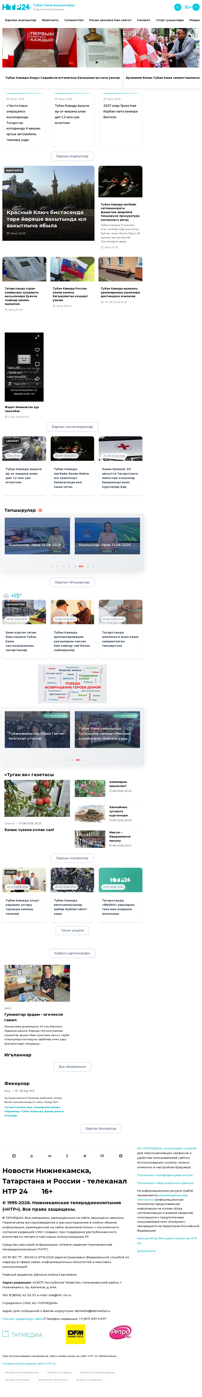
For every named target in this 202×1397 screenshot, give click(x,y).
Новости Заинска (90, 1379)
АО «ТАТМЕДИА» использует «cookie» (167, 1148)
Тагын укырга (72, 930)
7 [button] (87, 566)
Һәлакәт (143, 20)
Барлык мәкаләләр (72, 858)
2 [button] (57, 566)
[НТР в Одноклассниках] (67, 1155)
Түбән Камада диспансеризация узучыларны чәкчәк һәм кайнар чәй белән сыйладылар (72, 641)
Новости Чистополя (54, 1379)
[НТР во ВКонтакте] (49, 1155)
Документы (146, 1251)
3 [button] (63, 566)
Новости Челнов (18, 1379)
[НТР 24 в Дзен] (121, 1156)
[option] (20, 20)
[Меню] (196, 7)
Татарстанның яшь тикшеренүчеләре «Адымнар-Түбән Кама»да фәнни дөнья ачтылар (34, 1111)
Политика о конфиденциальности (165, 1175)
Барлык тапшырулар (72, 582)
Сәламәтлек (74, 20)
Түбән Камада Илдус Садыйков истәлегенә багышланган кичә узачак (62, 78)
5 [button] (75, 566)
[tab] (97, 62)
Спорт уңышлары (170, 20)
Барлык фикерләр (101, 1128)
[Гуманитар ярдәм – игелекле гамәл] (37, 983)
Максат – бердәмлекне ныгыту (120, 836)
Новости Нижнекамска (22, 1372)
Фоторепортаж (55, 715)
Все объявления (72, 1067)
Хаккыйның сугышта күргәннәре (118, 811)
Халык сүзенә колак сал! (29, 829)
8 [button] (93, 566)
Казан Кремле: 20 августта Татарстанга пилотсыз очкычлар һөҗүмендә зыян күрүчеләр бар (120, 478)
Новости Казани (60, 1372)
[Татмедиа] (22, 1334)
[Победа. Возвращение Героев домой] (72, 683)
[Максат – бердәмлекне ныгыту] (90, 839)
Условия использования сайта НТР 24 (29, 1363)
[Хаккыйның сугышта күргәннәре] (90, 813)
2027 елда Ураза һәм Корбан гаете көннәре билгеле (120, 111)
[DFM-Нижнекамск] (75, 1334)
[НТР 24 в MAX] (14, 1156)
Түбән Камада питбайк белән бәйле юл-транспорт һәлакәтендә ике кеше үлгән (71, 478)
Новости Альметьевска (98, 1372)
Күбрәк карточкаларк (72, 953)
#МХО (8, 1008)
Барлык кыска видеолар (72, 427)
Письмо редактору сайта (22, 1319)
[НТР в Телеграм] (84, 1155)
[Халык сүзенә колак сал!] (37, 798)
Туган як (9, 823)
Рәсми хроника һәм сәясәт (110, 20)
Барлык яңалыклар (20, 20)
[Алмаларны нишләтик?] (90, 788)
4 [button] (69, 566)
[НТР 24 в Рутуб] (102, 1156)
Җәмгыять (50, 20)
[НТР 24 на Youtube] (31, 1155)
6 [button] (81, 566)
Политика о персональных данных (165, 1183)
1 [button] (51, 566)
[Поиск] (177, 7)
